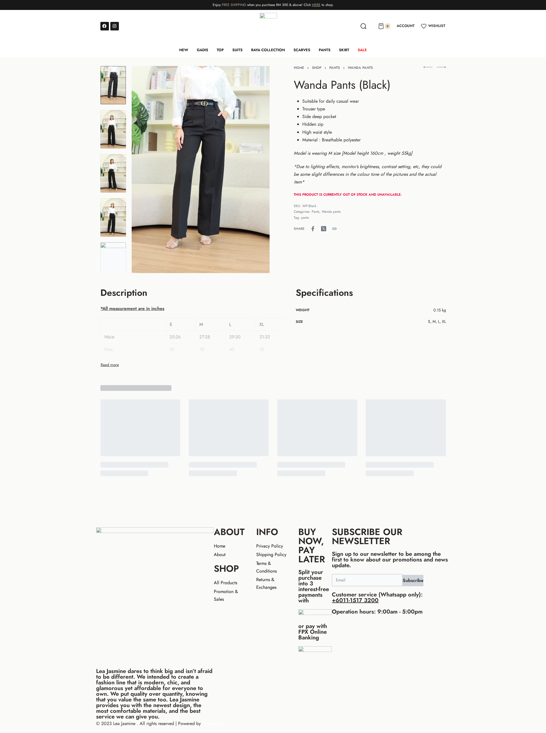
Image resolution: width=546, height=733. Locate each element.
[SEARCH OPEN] (363, 26)
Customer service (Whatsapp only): (377, 597)
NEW (183, 50)
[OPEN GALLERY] (201, 169)
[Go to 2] (113, 129)
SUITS (237, 50)
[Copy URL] (334, 228)
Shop (316, 67)
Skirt (344, 50)
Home (299, 67)
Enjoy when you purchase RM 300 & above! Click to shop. (273, 4)
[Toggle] (109, 365)
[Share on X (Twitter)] (323, 228)
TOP (220, 50)
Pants (334, 67)
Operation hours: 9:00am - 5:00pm (377, 612)
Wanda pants (360, 67)
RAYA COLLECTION (268, 50)
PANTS (324, 50)
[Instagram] (114, 26)
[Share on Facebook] (312, 228)
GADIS (202, 50)
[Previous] (147, 169)
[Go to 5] (113, 261)
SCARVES (301, 50)
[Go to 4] (113, 217)
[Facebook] (104, 26)
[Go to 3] (113, 173)
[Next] (254, 169)
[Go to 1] (113, 85)
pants (305, 217)
